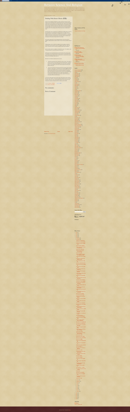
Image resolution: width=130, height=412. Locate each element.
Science (76, 176)
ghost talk (49, 84)
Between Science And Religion (63, 5)
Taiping (76, 189)
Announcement (77, 75)
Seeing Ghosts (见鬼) (79, 331)
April (77, 388)
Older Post (70, 131)
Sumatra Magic (77, 187)
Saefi (75, 173)
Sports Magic (77, 185)
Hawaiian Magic (77, 111)
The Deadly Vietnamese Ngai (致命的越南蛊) (80, 363)
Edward (76, 97)
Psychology (76, 168)
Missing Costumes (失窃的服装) (81, 337)
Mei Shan (76, 151)
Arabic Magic (77, 76)
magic (75, 143)
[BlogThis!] (58, 83)
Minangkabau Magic (78, 152)
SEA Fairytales (77, 177)
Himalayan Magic (77, 115)
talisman (76, 191)
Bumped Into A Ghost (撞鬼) (80, 336)
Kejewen (76, 132)
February (77, 391)
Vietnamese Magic (77, 204)
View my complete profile (78, 404)
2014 (76, 394)
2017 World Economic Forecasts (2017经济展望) (80, 315)
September (78, 381)
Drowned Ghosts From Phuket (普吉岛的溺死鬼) (80, 333)
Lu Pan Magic (77, 142)
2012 (76, 397)
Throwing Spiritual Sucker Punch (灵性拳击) (80, 251)
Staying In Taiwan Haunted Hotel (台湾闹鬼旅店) (80, 320)
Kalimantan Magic (77, 129)
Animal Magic (77, 73)
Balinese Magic (77, 81)
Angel (75, 72)
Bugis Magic (76, 85)
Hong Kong (76, 119)
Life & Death (76, 138)
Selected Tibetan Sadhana (80, 63)
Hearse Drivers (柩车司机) (80, 249)
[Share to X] (59, 83)
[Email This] (57, 83)
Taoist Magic (53, 84)
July (77, 384)
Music (75, 159)
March (77, 389)
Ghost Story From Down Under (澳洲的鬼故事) (80, 352)
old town (76, 165)
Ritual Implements (77, 172)
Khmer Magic (77, 133)
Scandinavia (76, 174)
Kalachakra (76, 128)
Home (58, 131)
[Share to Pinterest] (61, 83)
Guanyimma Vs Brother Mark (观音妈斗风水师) (80, 259)
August (77, 382)
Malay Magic (76, 146)
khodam (76, 134)
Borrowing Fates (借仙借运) (80, 372)
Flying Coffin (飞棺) (79, 378)
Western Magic (77, 207)
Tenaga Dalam (77, 194)
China (75, 86)
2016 (76, 236)
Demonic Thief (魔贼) (79, 339)
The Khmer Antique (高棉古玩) (80, 279)
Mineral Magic (77, 154)
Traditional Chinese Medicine (79, 198)
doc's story (76, 93)
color (75, 89)
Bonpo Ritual (76, 84)
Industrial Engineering (78, 124)
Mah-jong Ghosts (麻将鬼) (80, 293)
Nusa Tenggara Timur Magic (79, 164)
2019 (76, 232)
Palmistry (76, 167)
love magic (76, 141)
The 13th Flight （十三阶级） (80, 367)
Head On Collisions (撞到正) (80, 245)
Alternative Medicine (78, 71)
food (75, 106)
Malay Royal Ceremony (78, 147)
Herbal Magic (77, 112)
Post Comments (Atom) (51, 133)
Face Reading (77, 98)
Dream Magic (77, 94)
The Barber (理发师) (79, 355)
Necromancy (76, 160)
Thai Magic (76, 195)
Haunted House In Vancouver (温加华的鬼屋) (80, 287)
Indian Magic (76, 120)
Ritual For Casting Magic (79, 52)
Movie (75, 156)
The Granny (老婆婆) (79, 357)
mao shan (76, 150)
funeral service (77, 107)
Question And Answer (78, 169)
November (78, 239)
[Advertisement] (58, 123)
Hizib (75, 116)
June (77, 385)
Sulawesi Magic (77, 186)
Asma (75, 77)
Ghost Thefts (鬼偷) (79, 252)
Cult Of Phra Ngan (78, 51)
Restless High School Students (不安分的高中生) (80, 247)
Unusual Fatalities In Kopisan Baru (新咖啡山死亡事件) (80, 254)
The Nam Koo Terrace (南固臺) (80, 281)
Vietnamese (76, 203)
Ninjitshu (76, 163)
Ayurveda (76, 80)
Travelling (76, 200)
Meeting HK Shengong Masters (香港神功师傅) (80, 307)
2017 (76, 235)
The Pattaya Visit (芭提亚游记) (80, 323)
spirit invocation (77, 181)
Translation (76, 199)
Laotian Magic (77, 137)
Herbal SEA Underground (80, 47)
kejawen (76, 130)
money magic (77, 155)
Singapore (76, 178)
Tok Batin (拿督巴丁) (79, 346)
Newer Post (46, 131)
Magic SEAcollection (79, 59)
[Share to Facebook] (60, 83)
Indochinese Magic (77, 121)
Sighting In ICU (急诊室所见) (80, 240)
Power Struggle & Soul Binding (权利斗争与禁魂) (80, 329)
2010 (76, 398)
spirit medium (77, 182)
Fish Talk (76, 102)
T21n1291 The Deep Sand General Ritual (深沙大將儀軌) (80, 56)
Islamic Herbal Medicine (78, 125)
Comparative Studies (78, 90)
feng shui (76, 99)
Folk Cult (76, 103)
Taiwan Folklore (77, 190)
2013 (76, 395)
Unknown (77, 403)
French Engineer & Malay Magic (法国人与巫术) (81, 273)
